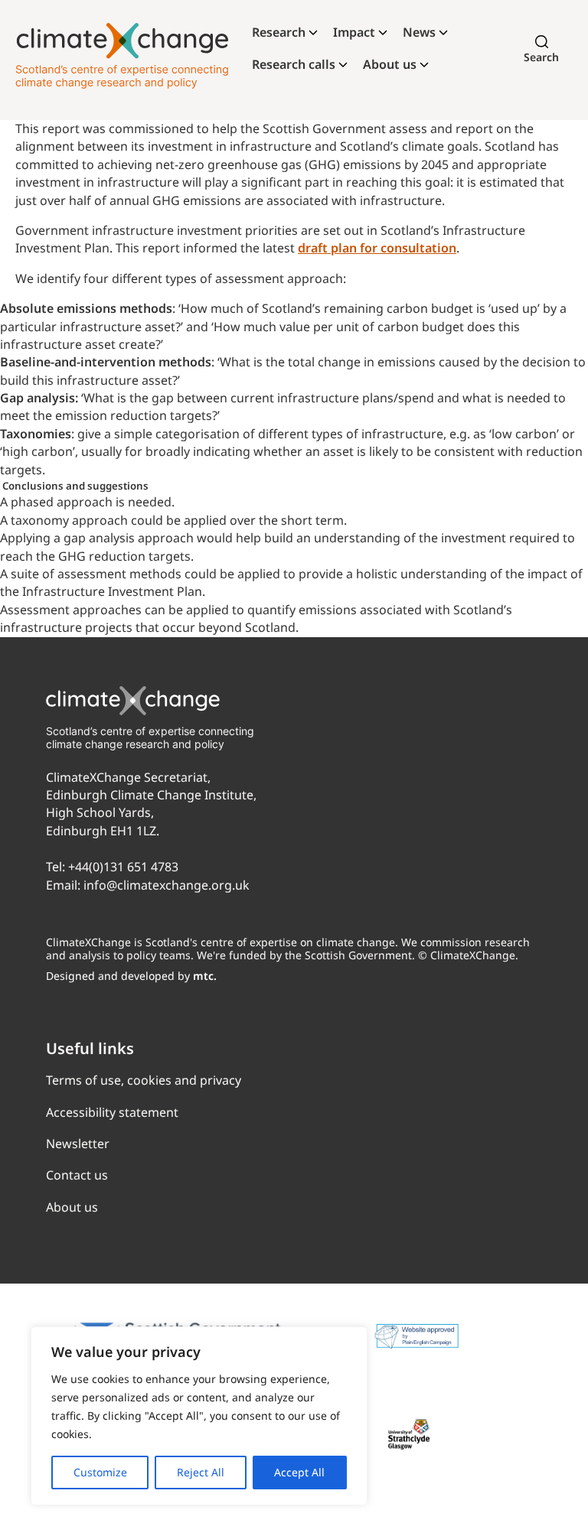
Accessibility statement (112, 1112)
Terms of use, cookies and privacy (143, 1080)
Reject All (200, 1472)
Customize (100, 1472)
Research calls (293, 64)
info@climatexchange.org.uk (166, 885)
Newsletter (77, 1143)
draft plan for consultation (377, 247)
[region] (199, 1415)
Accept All (299, 1472)
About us (389, 64)
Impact (354, 32)
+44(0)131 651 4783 (123, 866)
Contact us (77, 1175)
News (419, 32)
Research (278, 32)
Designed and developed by (131, 975)
